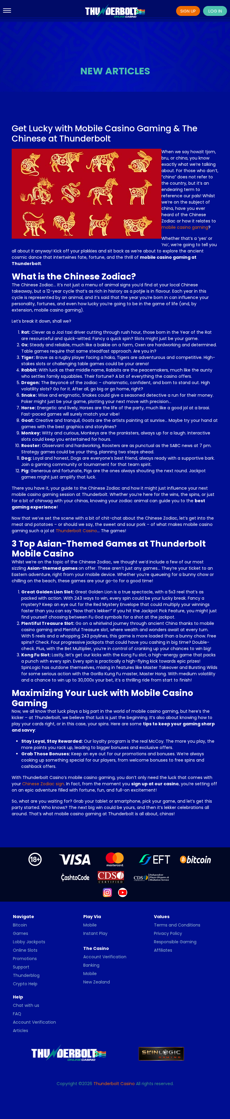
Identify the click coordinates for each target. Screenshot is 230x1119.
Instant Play (95, 933)
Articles (20, 1031)
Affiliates (163, 950)
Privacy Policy (168, 933)
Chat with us (26, 1005)
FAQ (17, 1014)
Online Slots (25, 950)
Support (21, 967)
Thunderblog (26, 975)
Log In (215, 11)
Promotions (25, 959)
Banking (91, 965)
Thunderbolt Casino (76, 531)
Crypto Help (25, 984)
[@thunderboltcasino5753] (122, 892)
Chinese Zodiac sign (43, 784)
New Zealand (96, 982)
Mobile (90, 925)
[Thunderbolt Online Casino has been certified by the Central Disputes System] (111, 877)
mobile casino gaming (184, 227)
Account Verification (104, 957)
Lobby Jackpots (29, 942)
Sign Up (188, 11)
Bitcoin (20, 925)
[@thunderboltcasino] (107, 892)
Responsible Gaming (175, 942)
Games (20, 933)
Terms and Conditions (177, 925)
